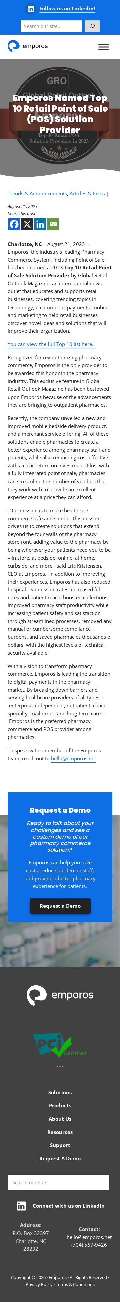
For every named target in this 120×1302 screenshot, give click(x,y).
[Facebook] (14, 224)
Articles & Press (87, 193)
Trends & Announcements (37, 193)
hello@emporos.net (73, 758)
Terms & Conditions (75, 1284)
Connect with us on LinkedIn (69, 1205)
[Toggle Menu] (103, 46)
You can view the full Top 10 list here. (52, 344)
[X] (27, 224)
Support (60, 1145)
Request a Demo (60, 905)
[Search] (92, 26)
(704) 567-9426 (89, 1244)
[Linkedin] (40, 224)
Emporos (58, 1277)
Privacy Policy (39, 1284)
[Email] (53, 224)
